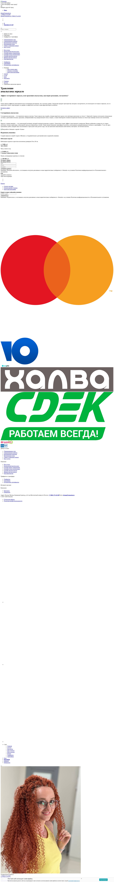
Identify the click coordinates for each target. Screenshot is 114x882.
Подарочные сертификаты (11, 65)
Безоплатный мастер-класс (11, 51)
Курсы (9, 753)
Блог (5, 77)
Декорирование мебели (10, 41)
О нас (5, 75)
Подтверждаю (103, 879)
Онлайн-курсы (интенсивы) (12, 54)
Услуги (9, 747)
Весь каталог (11, 752)
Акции (6, 74)
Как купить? (10, 750)
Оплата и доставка (12, 71)
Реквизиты (7, 492)
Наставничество (8, 59)
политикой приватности (74, 880)
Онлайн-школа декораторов (12, 53)
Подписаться (4, 195)
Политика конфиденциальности (13, 501)
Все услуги (7, 47)
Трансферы (7, 63)
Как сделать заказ (12, 69)
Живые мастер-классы (10, 57)
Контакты (7, 78)
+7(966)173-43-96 (5, 14)
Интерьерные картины (10, 42)
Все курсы (7, 50)
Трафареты (7, 62)
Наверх (3, 183)
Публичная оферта (9, 499)
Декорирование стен (10, 39)
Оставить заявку (5, 108)
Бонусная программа (13, 72)
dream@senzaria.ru (6, 13)
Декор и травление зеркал (11, 45)
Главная (9, 746)
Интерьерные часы (9, 44)
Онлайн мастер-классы (10, 56)
